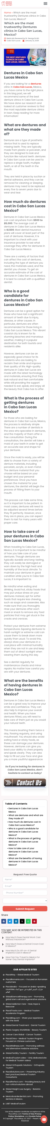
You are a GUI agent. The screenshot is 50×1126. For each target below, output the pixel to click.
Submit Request (25, 909)
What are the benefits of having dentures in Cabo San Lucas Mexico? (25, 861)
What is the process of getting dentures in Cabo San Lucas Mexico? (25, 841)
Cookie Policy (35, 1116)
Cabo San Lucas (13, 40)
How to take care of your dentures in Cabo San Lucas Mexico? (23, 851)
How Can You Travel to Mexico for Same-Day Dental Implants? (23, 958)
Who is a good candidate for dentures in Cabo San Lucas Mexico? (24, 831)
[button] (46, 4)
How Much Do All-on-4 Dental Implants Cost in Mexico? (21, 951)
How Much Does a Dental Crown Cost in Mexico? (25, 945)
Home (7, 12)
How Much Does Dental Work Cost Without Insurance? (23, 938)
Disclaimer (19, 1116)
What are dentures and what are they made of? (26, 817)
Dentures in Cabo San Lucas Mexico (23, 810)
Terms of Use (28, 1114)
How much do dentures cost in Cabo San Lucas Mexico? (25, 824)
